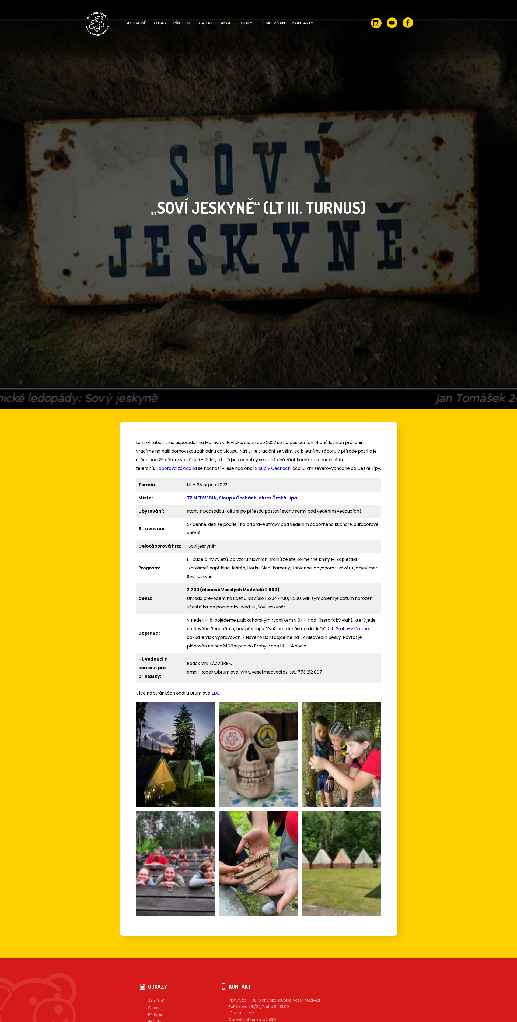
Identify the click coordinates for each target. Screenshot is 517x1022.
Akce (226, 23)
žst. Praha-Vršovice (348, 629)
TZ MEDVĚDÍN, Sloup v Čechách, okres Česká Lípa (242, 498)
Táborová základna (176, 468)
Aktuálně (136, 23)
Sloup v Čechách (273, 468)
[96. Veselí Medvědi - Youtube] (392, 22)
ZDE (215, 693)
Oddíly (245, 23)
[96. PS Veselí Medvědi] (96, 24)
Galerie (206, 23)
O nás (160, 23)
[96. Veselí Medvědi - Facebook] (408, 22)
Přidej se (182, 23)
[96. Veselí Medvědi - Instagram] (376, 22)
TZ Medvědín (272, 23)
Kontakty (302, 23)
